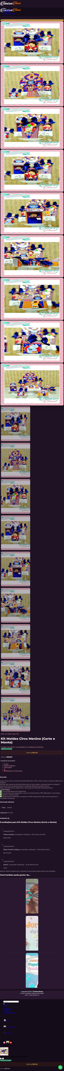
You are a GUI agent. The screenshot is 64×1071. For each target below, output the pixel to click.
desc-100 (16, 734)
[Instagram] (4, 1043)
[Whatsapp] (7, 1043)
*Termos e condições (25, 993)
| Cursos (6, 12)
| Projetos (7, 10)
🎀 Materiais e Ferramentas (13, 771)
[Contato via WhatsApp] (60, 1067)
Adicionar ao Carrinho (7, 749)
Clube (9, 734)
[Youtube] (11, 1043)
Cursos (6, 764)
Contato (8, 1033)
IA (4, 769)
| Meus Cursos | (9, 14)
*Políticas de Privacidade (37, 993)
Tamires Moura (38, 991)
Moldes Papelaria (9, 766)
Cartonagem (8, 767)
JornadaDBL (10, 1027)
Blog (7, 1021)
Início (2, 734)
